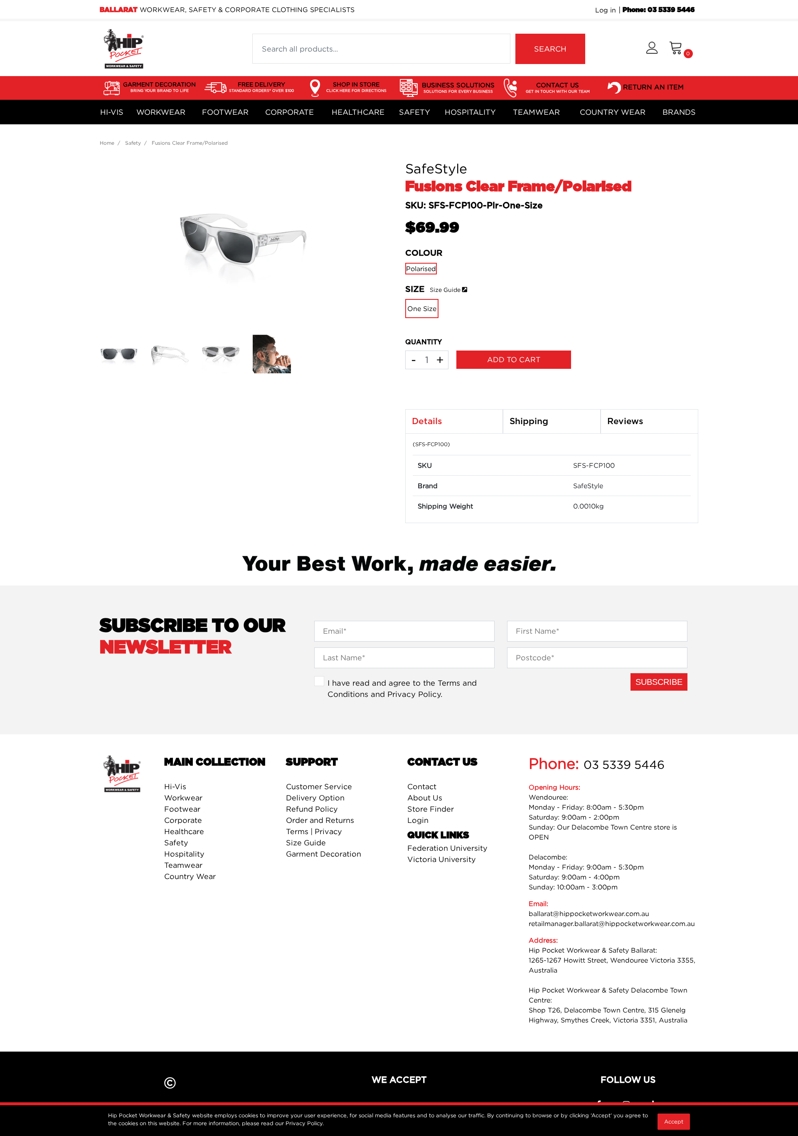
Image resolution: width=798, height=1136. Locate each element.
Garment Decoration (323, 854)
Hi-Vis (111, 112)
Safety (414, 112)
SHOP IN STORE (356, 86)
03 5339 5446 (624, 764)
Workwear (160, 112)
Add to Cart (513, 359)
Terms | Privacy (314, 831)
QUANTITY (423, 342)
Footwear (225, 112)
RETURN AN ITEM (653, 87)
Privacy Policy (414, 694)
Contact (421, 786)
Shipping (529, 421)
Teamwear (536, 112)
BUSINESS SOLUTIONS (458, 87)
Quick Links (438, 835)
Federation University (447, 848)
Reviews (625, 421)
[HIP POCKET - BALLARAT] (124, 48)
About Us (424, 798)
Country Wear (612, 112)
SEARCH (550, 49)
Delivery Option (315, 798)
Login (418, 820)
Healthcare (358, 112)
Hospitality (470, 112)
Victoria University (441, 859)
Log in (605, 10)
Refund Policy (312, 809)
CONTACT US (558, 87)
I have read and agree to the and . (402, 689)
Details (427, 421)
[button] (652, 49)
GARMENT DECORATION (159, 86)
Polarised (421, 268)
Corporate (289, 112)
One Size (421, 308)
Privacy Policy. (305, 1123)
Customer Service (319, 786)
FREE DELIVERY (261, 86)
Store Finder (430, 809)
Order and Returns (320, 820)
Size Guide (445, 289)
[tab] (454, 421)
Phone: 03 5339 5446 (659, 10)
